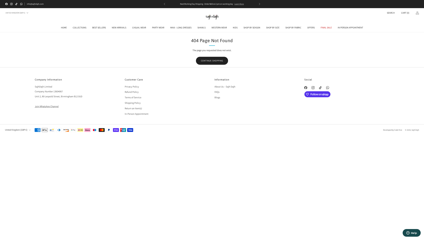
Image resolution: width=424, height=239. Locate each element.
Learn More (239, 3)
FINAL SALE (326, 27)
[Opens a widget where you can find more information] (411, 233)
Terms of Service (133, 97)
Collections (79, 27)
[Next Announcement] (259, 4)
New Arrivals (119, 27)
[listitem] (212, 4)
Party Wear (158, 27)
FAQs (216, 91)
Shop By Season (251, 27)
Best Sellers (99, 27)
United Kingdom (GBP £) (15, 13)
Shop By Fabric (293, 27)
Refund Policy (132, 91)
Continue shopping (212, 60)
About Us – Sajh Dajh (224, 86)
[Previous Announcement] (164, 4)
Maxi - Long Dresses (180, 27)
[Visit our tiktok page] (16, 3)
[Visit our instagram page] (11, 3)
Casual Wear (139, 27)
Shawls (201, 27)
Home (64, 27)
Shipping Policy (133, 102)
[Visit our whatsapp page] (21, 3)
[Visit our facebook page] (6, 3)
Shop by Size (272, 27)
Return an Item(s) (133, 108)
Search (391, 12)
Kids (235, 27)
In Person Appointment (350, 27)
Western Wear (219, 27)
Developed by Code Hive (392, 130)
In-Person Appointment (136, 113)
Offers (311, 27)
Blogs (217, 97)
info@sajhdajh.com (35, 3)
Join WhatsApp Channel (47, 106)
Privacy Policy (132, 86)
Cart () (405, 12)
